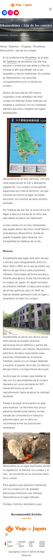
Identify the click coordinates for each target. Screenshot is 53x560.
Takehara (11, 61)
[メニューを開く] (50, 9)
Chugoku (14, 35)
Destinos (4, 35)
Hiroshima (24, 35)
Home (3, 46)
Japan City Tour (32, 543)
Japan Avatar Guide (42, 543)
